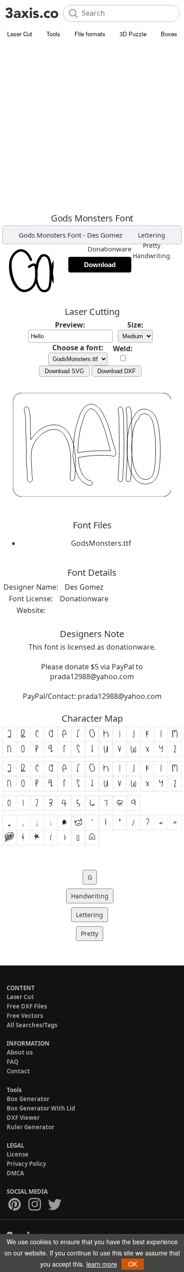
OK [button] (132, 1263)
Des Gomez (104, 234)
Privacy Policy (26, 1164)
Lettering (151, 235)
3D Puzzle (133, 34)
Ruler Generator (30, 1127)
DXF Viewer (23, 1118)
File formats (90, 34)
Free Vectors (25, 1016)
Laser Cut (19, 34)
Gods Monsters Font (50, 234)
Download (100, 264)
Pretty (151, 245)
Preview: (70, 325)
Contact (18, 1071)
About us (20, 1052)
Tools (53, 34)
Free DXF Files (27, 1006)
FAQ (12, 1062)
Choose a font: (78, 348)
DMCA (15, 1173)
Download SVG (64, 371)
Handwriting (151, 255)
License (18, 1154)
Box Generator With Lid (41, 1108)
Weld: (123, 348)
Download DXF (116, 371)
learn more (101, 1263)
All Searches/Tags (32, 1025)
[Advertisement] (92, 127)
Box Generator (28, 1099)
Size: (135, 325)
